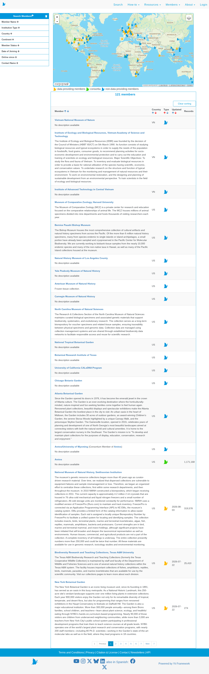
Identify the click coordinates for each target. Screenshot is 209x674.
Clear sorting (184, 103)
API (148, 652)
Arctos (117, 446)
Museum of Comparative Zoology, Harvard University (84, 202)
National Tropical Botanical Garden (74, 342)
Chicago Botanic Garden (68, 380)
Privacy (90, 652)
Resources (151, 4)
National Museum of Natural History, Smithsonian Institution (88, 472)
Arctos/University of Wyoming (71, 446)
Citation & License (107, 652)
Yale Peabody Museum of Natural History (77, 271)
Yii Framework (181, 663)
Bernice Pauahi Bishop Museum (72, 225)
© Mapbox (163, 85)
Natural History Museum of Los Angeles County (81, 258)
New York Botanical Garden (70, 582)
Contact (124, 652)
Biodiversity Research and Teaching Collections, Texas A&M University (94, 552)
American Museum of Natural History (75, 283)
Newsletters (137, 652)
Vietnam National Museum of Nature (75, 120)
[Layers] (189, 18)
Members (172, 4)
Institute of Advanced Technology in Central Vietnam (84, 189)
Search (118, 4)
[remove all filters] (46, 16)
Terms (190, 85)
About (189, 4)
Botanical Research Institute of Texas (75, 355)
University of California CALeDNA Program (78, 367)
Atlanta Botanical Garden (69, 393)
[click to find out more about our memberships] (32, 16)
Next (147, 644)
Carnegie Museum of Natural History (75, 296)
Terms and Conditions (71, 652)
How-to (133, 4)
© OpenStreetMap (177, 85)
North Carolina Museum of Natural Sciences (79, 309)
